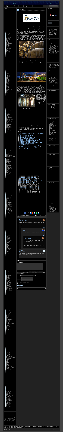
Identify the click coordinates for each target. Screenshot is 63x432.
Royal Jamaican (8, 312)
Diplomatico (7, 171)
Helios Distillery (8, 203)
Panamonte (7, 289)
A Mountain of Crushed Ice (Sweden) (53, 183)
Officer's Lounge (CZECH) (52, 159)
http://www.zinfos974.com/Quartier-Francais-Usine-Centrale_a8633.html (29, 140)
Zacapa (7, 371)
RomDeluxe (7, 310)
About (5, 6)
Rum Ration (50, 131)
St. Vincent (7, 83)
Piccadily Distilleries (8, 290)
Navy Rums (7, 397)
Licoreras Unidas (8, 237)
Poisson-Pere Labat (8, 292)
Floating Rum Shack (51, 123)
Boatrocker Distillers (8, 127)
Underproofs (7, 404)
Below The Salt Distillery (9, 119)
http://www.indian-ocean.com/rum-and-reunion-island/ (27, 137)
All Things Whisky (51, 168)
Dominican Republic (8, 43)
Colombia (7, 38)
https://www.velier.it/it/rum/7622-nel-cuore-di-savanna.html (27, 151)
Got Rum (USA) (51, 124)
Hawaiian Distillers (8, 202)
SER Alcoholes (8, 328)
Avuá (6, 111)
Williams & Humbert (8, 366)
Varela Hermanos (8, 358)
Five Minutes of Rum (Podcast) (52, 146)
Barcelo (7, 115)
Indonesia (7, 56)
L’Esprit (19, 288)
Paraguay (7, 73)
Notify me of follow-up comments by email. (23, 282)
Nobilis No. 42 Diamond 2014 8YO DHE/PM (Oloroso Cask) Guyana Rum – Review (53, 53)
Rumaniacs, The (51, 204)
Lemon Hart (7, 236)
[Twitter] (53, 15)
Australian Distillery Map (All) (52, 171)
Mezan (7, 252)
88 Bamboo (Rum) (51, 155)
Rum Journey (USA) (51, 109)
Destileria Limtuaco (8, 167)
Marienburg (7, 245)
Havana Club (8, 201)
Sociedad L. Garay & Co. (9, 332)
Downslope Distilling (8, 177)
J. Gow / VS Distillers (8, 215)
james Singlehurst (51, 64)
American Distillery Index (52, 169)
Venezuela (7, 94)
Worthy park (7, 370)
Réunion (7, 77)
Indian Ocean (8, 55)
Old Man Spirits (8, 282)
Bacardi (7, 112)
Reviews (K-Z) (26, 6)
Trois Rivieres (8, 354)
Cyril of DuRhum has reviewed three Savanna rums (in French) (28, 146)
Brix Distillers (7, 131)
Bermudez (7, 120)
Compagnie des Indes (9, 155)
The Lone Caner (10, 3)
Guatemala (7, 51)
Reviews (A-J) (21, 6)
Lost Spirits (7, 241)
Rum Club (7, 314)
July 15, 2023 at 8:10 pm (22, 251)
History (39, 215)
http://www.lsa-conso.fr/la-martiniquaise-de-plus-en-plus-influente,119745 (29, 145)
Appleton (7, 109)
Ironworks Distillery (8, 211)
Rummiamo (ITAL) (51, 133)
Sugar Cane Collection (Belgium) (53, 208)
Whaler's (7, 363)
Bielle (7, 122)
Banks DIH (7, 113)
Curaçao (7, 41)
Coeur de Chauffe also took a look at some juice (31, 148)
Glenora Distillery (8, 194)
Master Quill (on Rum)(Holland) (53, 106)
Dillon (7, 170)
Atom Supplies (8, 110)
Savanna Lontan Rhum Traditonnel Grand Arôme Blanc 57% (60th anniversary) (30, 180)
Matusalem (7, 247)
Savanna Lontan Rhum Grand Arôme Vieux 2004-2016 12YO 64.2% (29, 177)
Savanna (22, 9)
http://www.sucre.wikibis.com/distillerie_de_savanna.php (27, 141)
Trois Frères (7, 353)
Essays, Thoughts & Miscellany (9, 11)
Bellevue (7, 118)
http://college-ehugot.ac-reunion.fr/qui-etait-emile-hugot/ (27, 138)
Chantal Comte (8, 149)
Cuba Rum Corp (8, 161)
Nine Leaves (7, 274)
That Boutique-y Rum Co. (9, 348)
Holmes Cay (7, 205)
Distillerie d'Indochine (9, 172)
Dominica (7, 42)
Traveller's (7, 352)
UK (6, 90)
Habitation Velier (8, 198)
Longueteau (7, 239)
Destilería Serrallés (8, 168)
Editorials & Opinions (8, 10)
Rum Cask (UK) (51, 127)
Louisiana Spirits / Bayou (9, 242)
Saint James (7, 320)
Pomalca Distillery (8, 293)
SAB (6, 317)
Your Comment (21, 262)
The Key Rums (35, 6)
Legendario (7, 235)
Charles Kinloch (8, 150)
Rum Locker (50, 202)
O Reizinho (7, 279)
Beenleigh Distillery (8, 117)
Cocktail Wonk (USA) (51, 120)
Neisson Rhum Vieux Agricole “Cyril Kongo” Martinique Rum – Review (54, 65)
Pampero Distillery (8, 288)
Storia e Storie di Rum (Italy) (52, 207)
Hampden (7, 200)
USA (6, 93)
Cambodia (7, 33)
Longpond (7, 238)
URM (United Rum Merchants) (10, 357)
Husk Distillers (8, 208)
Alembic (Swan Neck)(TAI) (52, 105)
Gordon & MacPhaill (8, 195)
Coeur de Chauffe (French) (52, 121)
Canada (7, 34)
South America (8, 80)
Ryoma (7, 316)
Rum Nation (7, 315)
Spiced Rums (8, 402)
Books (6, 9)
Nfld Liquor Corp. (8, 273)
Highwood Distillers (8, 204)
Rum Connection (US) (51, 128)
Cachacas (7, 388)
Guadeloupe (7, 50)
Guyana (7, 52)
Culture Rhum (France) (51, 122)
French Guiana (8, 48)
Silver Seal (7, 330)
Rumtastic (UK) (50, 206)
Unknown (7, 91)
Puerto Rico (7, 76)
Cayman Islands (8, 37)
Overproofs (7, 398)
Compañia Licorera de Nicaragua (10, 156)
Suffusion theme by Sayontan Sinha (55, 429)
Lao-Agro (7, 233)
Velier (7, 359)
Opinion (8, 6)
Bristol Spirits (7, 130)
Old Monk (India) (8, 283)
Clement (7, 153)
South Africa (7, 79)
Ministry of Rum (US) (51, 107)
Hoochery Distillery (8, 206)
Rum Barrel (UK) (51, 97)
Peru (6, 74)
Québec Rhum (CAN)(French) (52, 125)
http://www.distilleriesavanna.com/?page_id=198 (26, 135)
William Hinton (8, 365)
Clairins (7, 390)
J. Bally (7, 214)
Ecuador (7, 44)
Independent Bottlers (8, 209)
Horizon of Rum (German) (52, 157)
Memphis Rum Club (51, 158)
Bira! (6, 123)
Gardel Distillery (8, 193)
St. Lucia (7, 82)
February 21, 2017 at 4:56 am (25, 230)
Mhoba (7, 253)
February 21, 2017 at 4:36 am (23, 220)
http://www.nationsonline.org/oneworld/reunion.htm (26, 143)
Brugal (7, 132)
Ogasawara (7, 281)
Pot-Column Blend (8, 400)
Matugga (7, 246)
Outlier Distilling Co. (8, 287)
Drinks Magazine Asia (51, 172)
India (6, 54)
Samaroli (7, 321)
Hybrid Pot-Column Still (9, 395)
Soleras (7, 401)
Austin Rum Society (51, 184)
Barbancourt (7, 114)
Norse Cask (7, 277)
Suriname (7, 84)
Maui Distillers (8, 248)
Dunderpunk (50, 156)
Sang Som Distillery (8, 324)
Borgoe (7, 128)
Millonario (7, 254)
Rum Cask (7, 313)
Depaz (7, 166)
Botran (7, 129)
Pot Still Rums (8, 399)
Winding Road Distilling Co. (9, 367)
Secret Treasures (8, 327)
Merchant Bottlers (8, 251)
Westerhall (7, 362)
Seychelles (7, 78)
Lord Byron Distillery (8, 240)
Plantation (7, 291)
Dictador (7, 169)
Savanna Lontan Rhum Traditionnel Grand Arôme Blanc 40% (28, 182)
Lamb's (7, 232)
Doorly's (7, 175)
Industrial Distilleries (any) (9, 210)
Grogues (7, 394)
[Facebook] (56, 15)
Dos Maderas (8, 176)
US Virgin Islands (8, 92)
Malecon (7, 244)
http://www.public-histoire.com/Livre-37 (24, 144)
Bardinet (7, 116)
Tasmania (7, 87)
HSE (6, 207)
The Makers (30, 6)
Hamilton (7, 199)
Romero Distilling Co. (9, 311)
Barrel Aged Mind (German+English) (53, 185)
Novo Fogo (7, 278)
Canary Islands (8, 35)
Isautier (7, 212)
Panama (7, 72)
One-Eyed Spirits (8, 285)
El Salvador (7, 45)
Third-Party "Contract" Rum (9, 349)
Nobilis (7, 276)
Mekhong (7, 250)
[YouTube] (50, 15)
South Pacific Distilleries (9, 333)
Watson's (7, 361)
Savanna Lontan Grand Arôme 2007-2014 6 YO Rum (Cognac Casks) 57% (30, 179)
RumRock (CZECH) (51, 134)
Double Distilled (8, 392)
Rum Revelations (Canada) (52, 132)
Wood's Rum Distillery (9, 369)
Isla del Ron (7, 213)
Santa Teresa (8, 325)
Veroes (7, 360)
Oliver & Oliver (8, 284)
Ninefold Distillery (8, 275)
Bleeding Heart (8, 126)
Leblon (7, 234)
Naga (7, 270)
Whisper (7, 364)
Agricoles (7, 386)
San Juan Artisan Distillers (9, 323)
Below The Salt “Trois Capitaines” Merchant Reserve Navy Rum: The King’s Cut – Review (53, 58)
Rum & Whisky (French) (52, 108)
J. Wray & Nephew (8, 216)
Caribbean (7, 36)
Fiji (6, 47)
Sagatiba (7, 318)
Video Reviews (40, 6)
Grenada (7, 49)
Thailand (7, 88)
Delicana (7, 164)
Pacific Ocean (8, 71)
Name (20, 275)
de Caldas (7, 163)
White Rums (7, 406)
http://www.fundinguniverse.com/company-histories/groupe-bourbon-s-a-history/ (30, 142)
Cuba (7, 40)
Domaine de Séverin (8, 173)
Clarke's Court (8, 152)
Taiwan (7, 86)
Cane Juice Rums (8, 389)
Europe (7, 46)
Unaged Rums (8, 403)
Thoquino (7, 350)
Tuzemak (7, 355)
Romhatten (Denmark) (51, 126)
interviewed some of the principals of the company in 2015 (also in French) (30, 147)
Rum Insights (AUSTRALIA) (52, 201)
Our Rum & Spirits (8, 286)
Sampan (7, 322)
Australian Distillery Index (52, 170)
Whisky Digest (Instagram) (52, 210)
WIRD (7, 368)
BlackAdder (7, 125)
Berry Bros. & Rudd (8, 121)
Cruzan (7, 160)
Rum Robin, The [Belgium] (52, 110)
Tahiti (7, 85)
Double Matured (8, 393)
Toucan (7, 351)
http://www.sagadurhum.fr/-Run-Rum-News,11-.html (26, 136)
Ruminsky (22, 215)
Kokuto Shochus (8, 396)
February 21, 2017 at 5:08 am (27, 238)
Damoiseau (7, 162)
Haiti (6, 53)
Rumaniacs (16, 6)
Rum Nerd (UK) (51, 203)
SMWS (7, 331)
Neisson (7, 271)
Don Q (7, 174)
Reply (44, 227)
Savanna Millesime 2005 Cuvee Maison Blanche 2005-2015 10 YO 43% (29, 187)
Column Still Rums (8, 391)
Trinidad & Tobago (8, 89)
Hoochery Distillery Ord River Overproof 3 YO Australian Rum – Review (53, 68)
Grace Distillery (8, 197)
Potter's (7, 294)
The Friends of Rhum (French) (52, 209)
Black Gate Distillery (8, 124)
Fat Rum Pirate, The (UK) (52, 91)
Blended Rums (8, 387)
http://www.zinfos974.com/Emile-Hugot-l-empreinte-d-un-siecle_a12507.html (30, 139)
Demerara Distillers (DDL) (9, 165)
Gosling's (7, 196)
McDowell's (7, 249)
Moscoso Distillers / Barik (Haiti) (41, 288)
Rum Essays (12, 6)
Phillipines (7, 75)
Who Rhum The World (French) (52, 211)
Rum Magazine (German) (52, 130)
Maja (6, 243)
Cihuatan (7, 151)
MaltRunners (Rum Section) (52, 96)
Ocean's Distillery (8, 280)
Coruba (7, 158)
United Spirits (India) (8, 356)
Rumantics (50, 205)
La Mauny (7, 231)
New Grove (7, 272)
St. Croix (7, 81)
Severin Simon (8, 329)
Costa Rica (7, 39)
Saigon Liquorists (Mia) (9, 319)
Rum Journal (50, 129)
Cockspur (7, 154)
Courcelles (7, 159)
